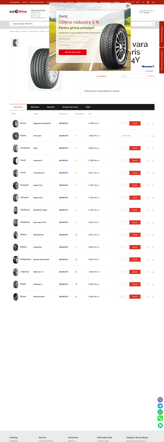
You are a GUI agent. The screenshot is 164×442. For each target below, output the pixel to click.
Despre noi (72, 441)
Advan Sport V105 (39, 222)
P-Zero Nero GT (39, 173)
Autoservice (105, 2)
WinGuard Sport (39, 297)
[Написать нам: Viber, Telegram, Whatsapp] (160, 425)
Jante (24, 2)
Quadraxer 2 (37, 284)
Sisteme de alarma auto (87, 2)
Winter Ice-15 (38, 272)
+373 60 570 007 (38, 14)
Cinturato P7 (37, 160)
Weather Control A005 (41, 259)
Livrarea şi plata (102, 441)
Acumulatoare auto (55, 2)
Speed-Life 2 (38, 185)
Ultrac (35, 148)
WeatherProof (38, 235)
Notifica (150, 76)
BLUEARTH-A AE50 (40, 210)
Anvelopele (14, 2)
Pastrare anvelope (162, 34)
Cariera (116, 2)
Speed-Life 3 (38, 198)
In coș (135, 123)
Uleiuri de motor (37, 2)
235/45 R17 (63, 123)
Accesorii (70, 2)
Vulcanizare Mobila (46, 441)
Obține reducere (73, 52)
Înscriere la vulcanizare (162, 60)
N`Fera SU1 (37, 136)
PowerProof (37, 247)
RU (154, 2)
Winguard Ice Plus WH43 (42, 123)
